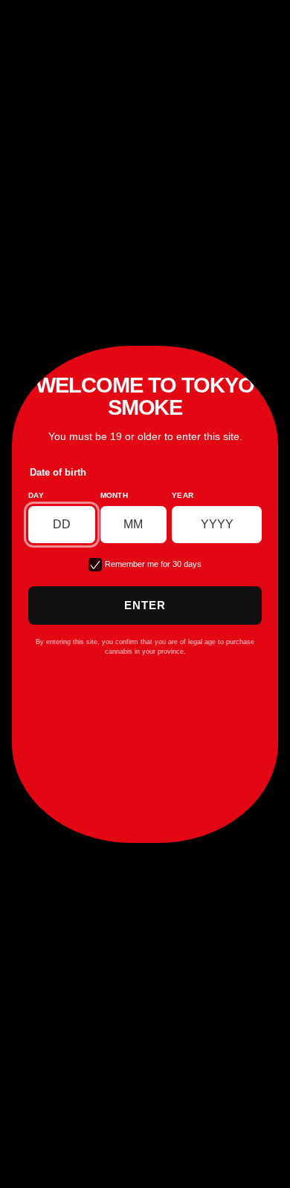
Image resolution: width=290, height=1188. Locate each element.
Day (36, 495)
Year (182, 495)
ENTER (145, 605)
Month (114, 495)
